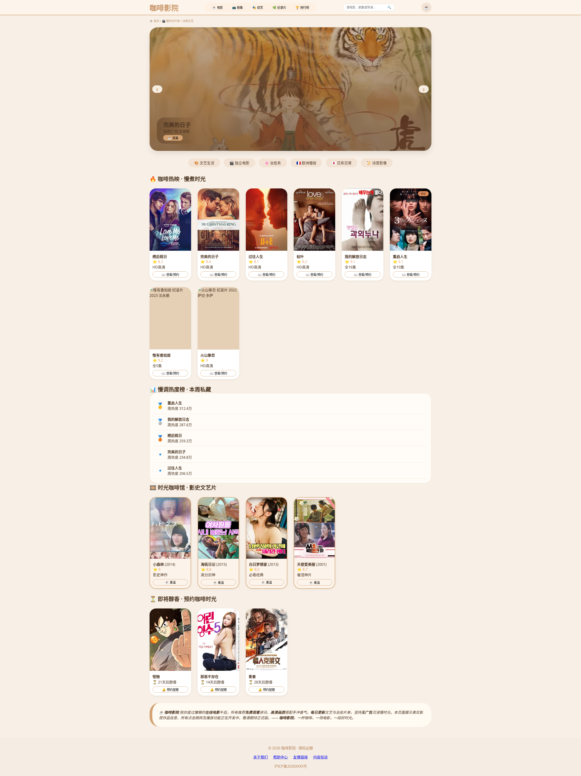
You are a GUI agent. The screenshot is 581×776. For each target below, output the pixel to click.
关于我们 (260, 757)
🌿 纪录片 (279, 7)
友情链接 (300, 757)
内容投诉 (320, 757)
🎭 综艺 (257, 7)
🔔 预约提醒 (170, 689)
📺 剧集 (237, 7)
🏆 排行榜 (302, 7)
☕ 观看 (173, 138)
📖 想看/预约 (170, 274)
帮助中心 (280, 757)
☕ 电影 (217, 7)
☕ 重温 (170, 582)
